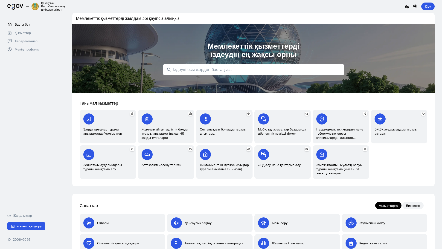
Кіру (428, 6)
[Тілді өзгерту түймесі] (407, 6)
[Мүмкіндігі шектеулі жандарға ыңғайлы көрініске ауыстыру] (415, 6)
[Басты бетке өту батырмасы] (15, 6)
